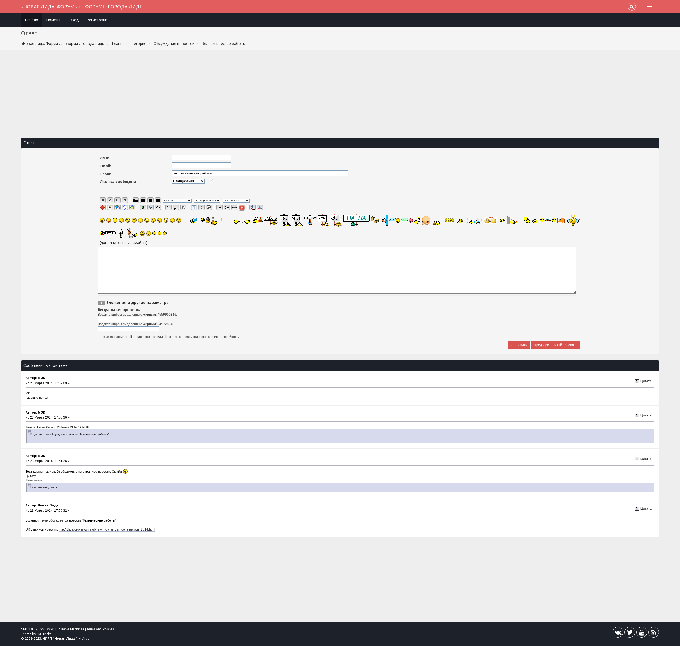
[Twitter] (629, 633)
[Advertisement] (340, 94)
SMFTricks (44, 634)
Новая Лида (65, 638)
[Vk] (618, 633)
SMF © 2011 (49, 629)
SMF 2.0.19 (29, 629)
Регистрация (98, 19)
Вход (74, 19)
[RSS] (653, 633)
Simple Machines (71, 629)
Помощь (54, 19)
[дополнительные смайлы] (123, 242)
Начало (31, 19)
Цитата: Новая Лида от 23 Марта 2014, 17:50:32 (58, 426)
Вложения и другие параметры (138, 302)
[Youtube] (641, 633)
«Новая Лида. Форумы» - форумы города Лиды (82, 6)
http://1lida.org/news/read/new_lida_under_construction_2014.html (107, 529)
